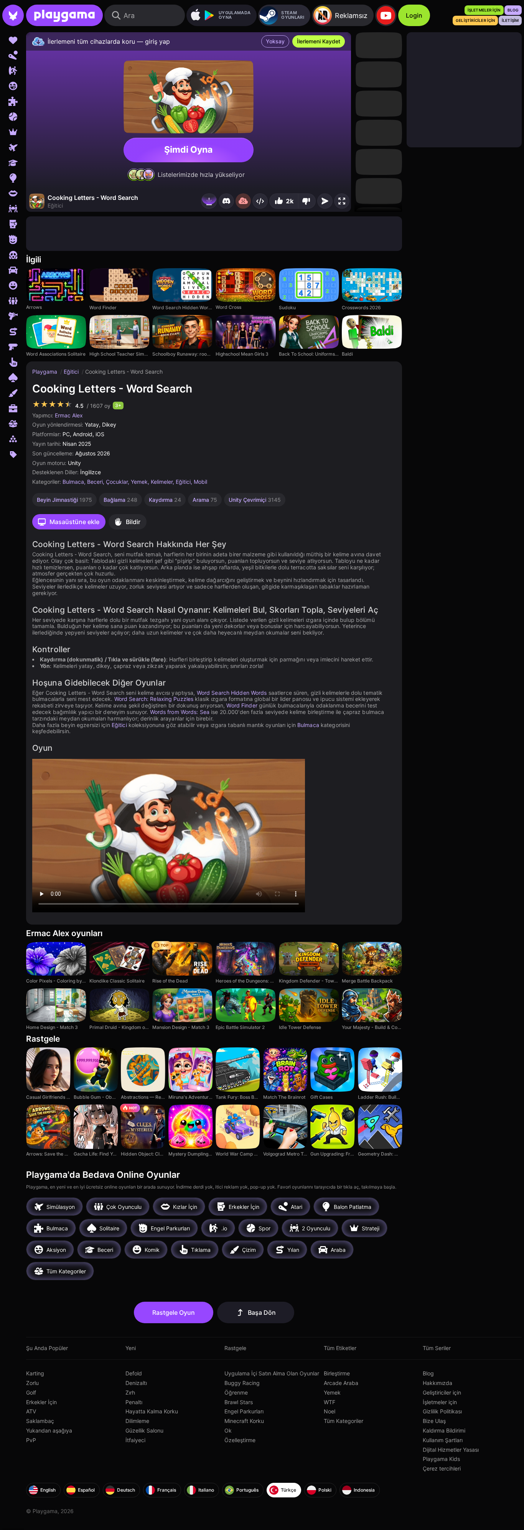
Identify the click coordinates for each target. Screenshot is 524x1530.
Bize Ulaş (434, 1421)
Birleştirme (337, 1373)
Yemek (139, 481)
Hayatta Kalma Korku (151, 1411)
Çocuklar (117, 481)
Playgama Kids (441, 1459)
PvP (31, 1440)
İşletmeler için (440, 1402)
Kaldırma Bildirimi (444, 1430)
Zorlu (32, 1383)
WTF (329, 1402)
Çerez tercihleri (442, 1468)
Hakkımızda (437, 1383)
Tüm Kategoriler (343, 1421)
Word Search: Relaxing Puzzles (153, 699)
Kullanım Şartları (443, 1440)
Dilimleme (137, 1421)
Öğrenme (236, 1392)
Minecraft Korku (244, 1421)
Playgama (45, 371)
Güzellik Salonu (144, 1430)
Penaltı (133, 1402)
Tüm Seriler (437, 1348)
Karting (35, 1373)
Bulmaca (73, 481)
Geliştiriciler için (442, 1392)
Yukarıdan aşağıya (49, 1430)
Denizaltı (136, 1383)
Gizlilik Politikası (442, 1411)
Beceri (95, 481)
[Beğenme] (307, 201)
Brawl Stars (238, 1402)
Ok (228, 1430)
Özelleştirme (239, 1440)
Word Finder (241, 705)
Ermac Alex (69, 415)
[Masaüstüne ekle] (209, 201)
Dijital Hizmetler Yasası (451, 1449)
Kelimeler (162, 481)
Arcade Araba (341, 1383)
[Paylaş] (260, 201)
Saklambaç (40, 1421)
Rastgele (235, 1348)
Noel (329, 1411)
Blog (428, 1373)
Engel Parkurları (244, 1411)
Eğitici (72, 371)
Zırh (130, 1392)
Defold (133, 1373)
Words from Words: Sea (180, 712)
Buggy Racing (242, 1383)
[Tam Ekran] (341, 201)
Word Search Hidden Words (232, 692)
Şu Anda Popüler (47, 1348)
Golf (31, 1392)
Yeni (130, 1348)
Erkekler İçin (41, 1402)
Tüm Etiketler (340, 1348)
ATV (31, 1411)
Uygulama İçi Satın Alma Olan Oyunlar (271, 1373)
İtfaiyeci (135, 1440)
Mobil (200, 481)
